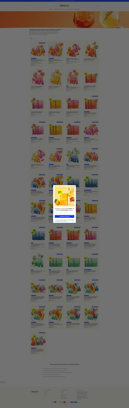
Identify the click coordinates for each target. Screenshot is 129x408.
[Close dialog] (74, 186)
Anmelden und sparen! (64, 216)
